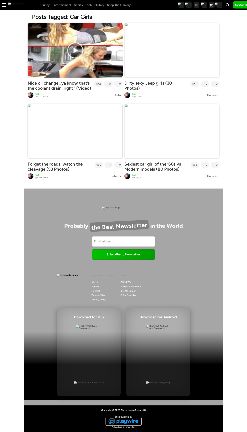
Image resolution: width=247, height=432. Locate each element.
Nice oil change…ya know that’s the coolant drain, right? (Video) (59, 85)
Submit (95, 286)
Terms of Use (98, 295)
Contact (95, 291)
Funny (46, 5)
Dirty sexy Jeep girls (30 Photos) (148, 85)
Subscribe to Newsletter (123, 254)
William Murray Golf (130, 286)
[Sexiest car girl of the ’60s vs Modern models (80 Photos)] (171, 131)
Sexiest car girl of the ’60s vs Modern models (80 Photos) (152, 166)
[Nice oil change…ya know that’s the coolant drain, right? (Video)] (75, 50)
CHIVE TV (125, 282)
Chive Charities (128, 295)
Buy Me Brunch (128, 291)
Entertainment (61, 5)
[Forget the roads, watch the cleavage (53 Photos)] (75, 131)
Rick (37, 94)
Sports (78, 5)
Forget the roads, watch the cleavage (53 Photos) (55, 166)
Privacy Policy (98, 299)
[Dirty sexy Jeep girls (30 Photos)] (171, 50)
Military (99, 5)
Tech (88, 5)
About (94, 282)
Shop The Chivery (119, 5)
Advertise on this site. (123, 427)
